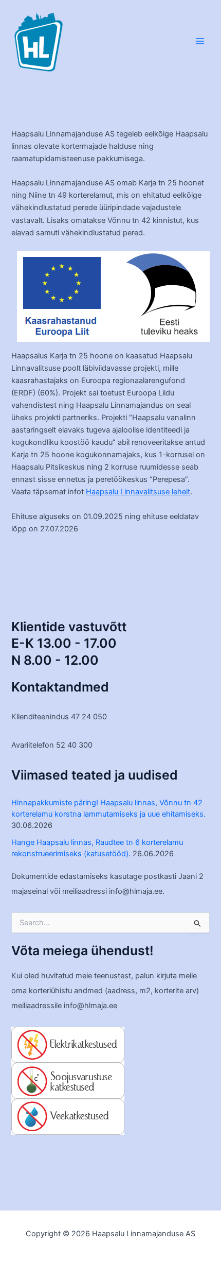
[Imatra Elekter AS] (67, 1044)
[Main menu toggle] (200, 41)
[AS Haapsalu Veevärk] (67, 1116)
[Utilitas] (67, 1080)
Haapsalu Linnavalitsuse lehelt (138, 491)
